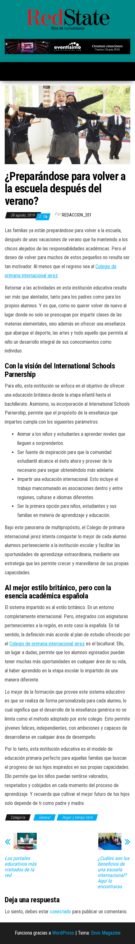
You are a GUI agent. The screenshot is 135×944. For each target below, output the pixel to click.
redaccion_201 (77, 214)
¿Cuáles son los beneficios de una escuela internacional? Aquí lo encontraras (113, 872)
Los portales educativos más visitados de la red (20, 867)
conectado (60, 912)
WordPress (63, 933)
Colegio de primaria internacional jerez (47, 644)
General (44, 817)
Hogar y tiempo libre (77, 817)
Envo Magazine (106, 933)
